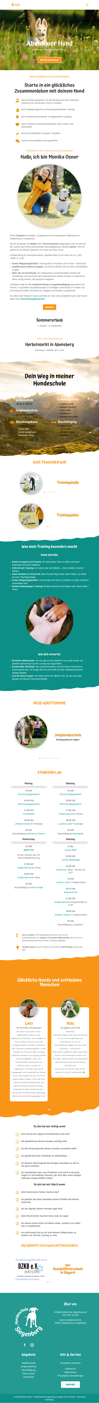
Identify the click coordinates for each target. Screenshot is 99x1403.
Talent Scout (66, 426)
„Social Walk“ (70, 850)
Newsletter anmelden (70, 1363)
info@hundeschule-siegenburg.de (70, 1312)
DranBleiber (65, 413)
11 (59, 758)
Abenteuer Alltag (26, 435)
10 (57, 758)
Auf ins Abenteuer (49, 60)
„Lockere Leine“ (65, 824)
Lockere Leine (66, 404)
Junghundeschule (26, 410)
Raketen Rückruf (68, 407)
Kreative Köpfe (67, 432)
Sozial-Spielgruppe (27, 432)
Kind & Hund (28, 1373)
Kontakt (49, 307)
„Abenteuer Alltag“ (64, 870)
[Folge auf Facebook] (25, 1345)
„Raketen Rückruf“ (23, 824)
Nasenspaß (65, 429)
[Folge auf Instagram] (32, 1345)
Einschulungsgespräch (33, 299)
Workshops (28, 1377)
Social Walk (23, 429)
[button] (48, 1109)
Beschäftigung (28, 1370)
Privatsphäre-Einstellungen (70, 1376)
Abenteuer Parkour (69, 435)
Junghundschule (62, 902)
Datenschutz (70, 1372)
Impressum (70, 1368)
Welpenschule (70, 892)
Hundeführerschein (69, 416)
